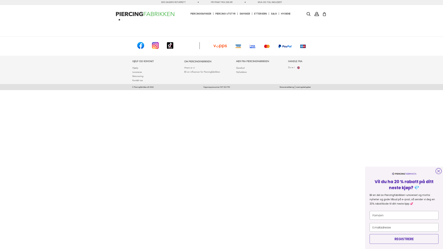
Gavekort (240, 68)
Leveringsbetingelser (303, 87)
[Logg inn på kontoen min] (317, 14)
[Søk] (309, 14)
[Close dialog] (439, 171)
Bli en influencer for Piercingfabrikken (202, 71)
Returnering (137, 76)
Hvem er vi (189, 67)
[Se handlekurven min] (327, 13)
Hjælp (135, 68)
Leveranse (137, 72)
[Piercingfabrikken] (145, 14)
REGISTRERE (404, 239)
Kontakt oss (137, 80)
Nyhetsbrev (241, 72)
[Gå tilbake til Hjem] (119, 20)
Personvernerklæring (287, 87)
